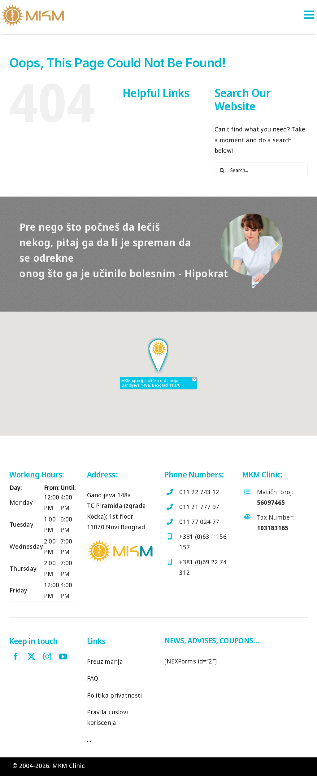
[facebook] (15, 656)
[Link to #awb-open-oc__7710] (309, 14)
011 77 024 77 (199, 521)
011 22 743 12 (199, 492)
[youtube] (63, 656)
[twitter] (31, 656)
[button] (158, 355)
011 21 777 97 (199, 507)
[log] (32, 6)
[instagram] (47, 656)
